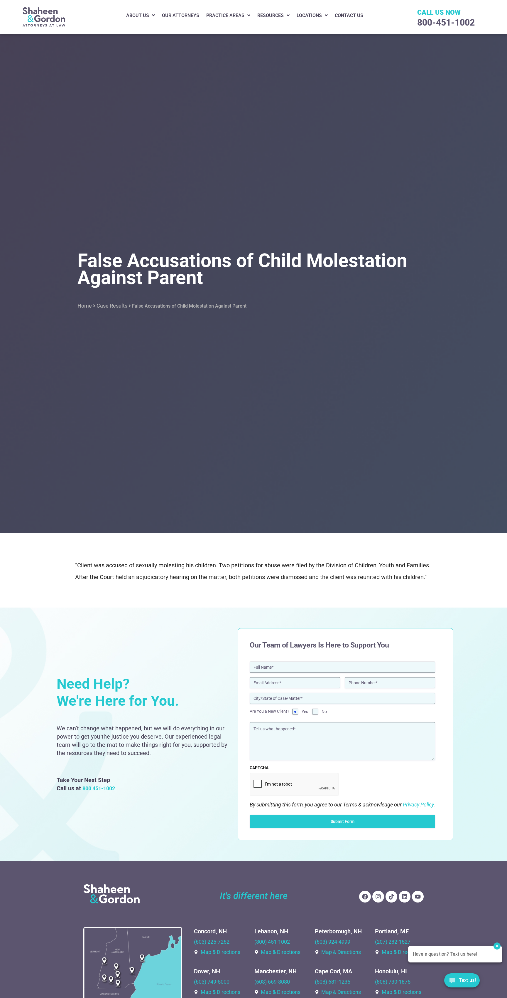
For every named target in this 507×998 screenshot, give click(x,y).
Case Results (112, 306)
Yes (305, 711)
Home (84, 306)
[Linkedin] (404, 897)
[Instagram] (378, 897)
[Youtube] (418, 897)
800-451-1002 (446, 22)
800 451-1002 (98, 788)
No (324, 711)
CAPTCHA (259, 767)
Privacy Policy (418, 804)
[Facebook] (365, 897)
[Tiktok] (391, 897)
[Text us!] (462, 982)
